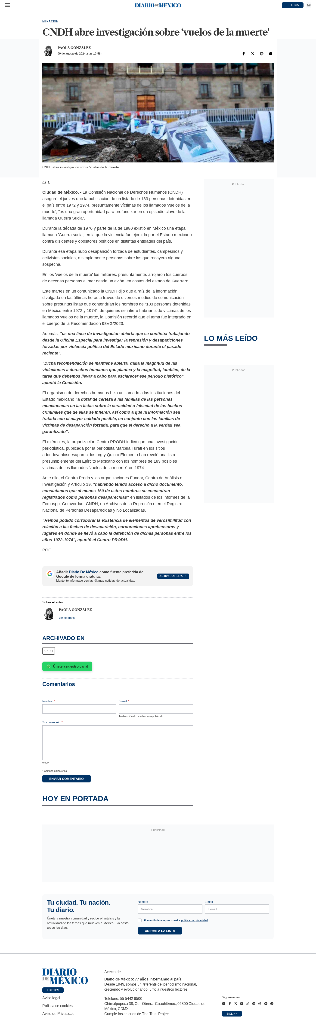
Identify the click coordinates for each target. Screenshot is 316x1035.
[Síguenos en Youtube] (242, 1003)
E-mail (124, 701)
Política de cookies (57, 1006)
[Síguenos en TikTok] (248, 1003)
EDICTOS (293, 5)
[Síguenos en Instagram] (224, 1003)
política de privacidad (194, 920)
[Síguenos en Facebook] (230, 1003)
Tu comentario (52, 722)
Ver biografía (67, 618)
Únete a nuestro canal (70, 666)
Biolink (231, 1013)
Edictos (53, 990)
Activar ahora (171, 576)
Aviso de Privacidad (58, 1014)
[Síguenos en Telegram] (266, 1003)
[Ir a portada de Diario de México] (65, 976)
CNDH (48, 651)
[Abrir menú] (7, 5)
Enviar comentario (66, 779)
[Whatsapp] (271, 54)
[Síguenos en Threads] (260, 1003)
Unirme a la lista (160, 931)
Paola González (74, 48)
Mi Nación (50, 21)
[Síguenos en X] (236, 1003)
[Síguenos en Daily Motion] (272, 1003)
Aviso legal (51, 998)
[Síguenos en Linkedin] (254, 1003)
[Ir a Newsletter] (308, 5)
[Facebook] (244, 54)
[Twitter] (253, 54)
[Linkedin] (262, 54)
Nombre (48, 701)
